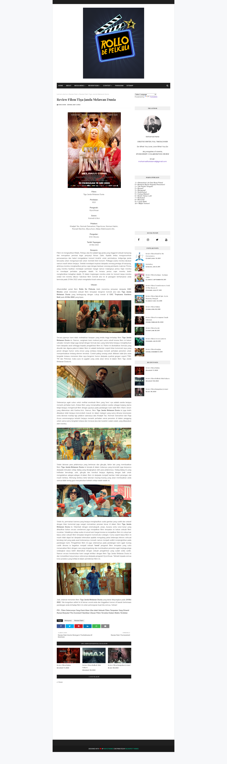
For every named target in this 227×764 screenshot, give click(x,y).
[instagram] (148, 239)
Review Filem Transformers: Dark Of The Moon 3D (158, 286)
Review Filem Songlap (153, 349)
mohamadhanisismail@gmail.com (152, 161)
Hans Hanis (62, 105)
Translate (153, 97)
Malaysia (68, 621)
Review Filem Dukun (153, 307)
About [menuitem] (68, 85)
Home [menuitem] (60, 85)
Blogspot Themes (132, 749)
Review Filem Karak (152, 328)
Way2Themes (108, 749)
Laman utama (62, 94)
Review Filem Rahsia (64, 665)
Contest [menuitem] (107, 85)
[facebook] (139, 239)
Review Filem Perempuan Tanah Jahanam (157, 318)
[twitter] (157, 239)
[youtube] (166, 239)
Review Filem (73, 94)
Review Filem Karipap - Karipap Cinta (157, 276)
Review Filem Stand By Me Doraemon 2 (155, 255)
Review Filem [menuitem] (93, 85)
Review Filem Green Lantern (156, 339)
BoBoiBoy (149, 264)
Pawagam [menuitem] (119, 85)
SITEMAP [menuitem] (130, 85)
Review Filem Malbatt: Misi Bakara (91, 666)
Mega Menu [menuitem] (79, 85)
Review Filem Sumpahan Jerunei (119, 665)
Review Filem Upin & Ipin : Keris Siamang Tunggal (157, 297)
